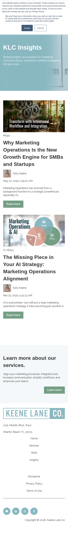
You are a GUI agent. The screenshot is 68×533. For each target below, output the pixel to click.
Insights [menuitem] (34, 459)
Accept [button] (27, 28)
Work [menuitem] (34, 452)
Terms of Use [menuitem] (34, 490)
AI (4, 250)
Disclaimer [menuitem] (34, 476)
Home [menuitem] (34, 438)
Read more (13, 204)
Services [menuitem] (34, 445)
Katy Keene (19, 173)
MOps (6, 135)
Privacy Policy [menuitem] (34, 483)
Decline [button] (40, 28)
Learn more (54, 389)
